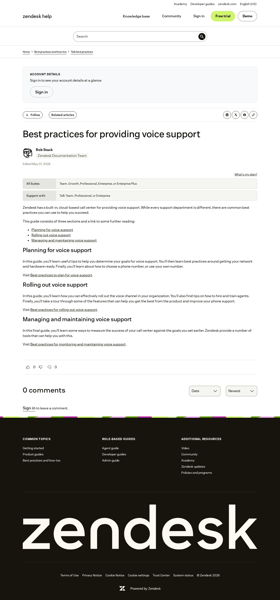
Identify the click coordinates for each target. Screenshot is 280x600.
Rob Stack (44, 149)
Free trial (222, 16)
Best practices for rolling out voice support (63, 309)
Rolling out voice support (51, 235)
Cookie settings (138, 575)
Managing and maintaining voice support (64, 240)
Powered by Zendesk (145, 588)
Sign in (199, 16)
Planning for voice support (52, 230)
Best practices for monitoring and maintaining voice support (78, 344)
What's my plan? (245, 174)
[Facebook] (244, 115)
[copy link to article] (253, 115)
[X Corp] (236, 115)
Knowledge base (136, 16)
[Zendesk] (140, 527)
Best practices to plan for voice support (61, 275)
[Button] (28, 367)
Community (171, 16)
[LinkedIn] (227, 115)
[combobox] (204, 391)
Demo (247, 16)
